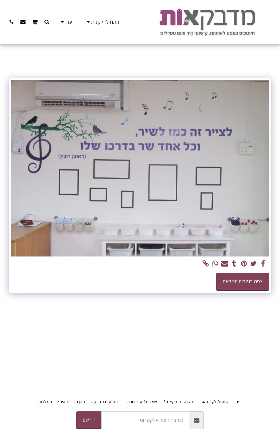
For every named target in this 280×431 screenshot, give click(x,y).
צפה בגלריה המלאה (243, 281)
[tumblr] (234, 263)
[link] (205, 263)
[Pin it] (243, 263)
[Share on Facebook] (263, 263)
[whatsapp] (215, 263)
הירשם (89, 419)
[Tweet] (253, 263)
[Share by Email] (224, 263)
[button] (46, 21)
